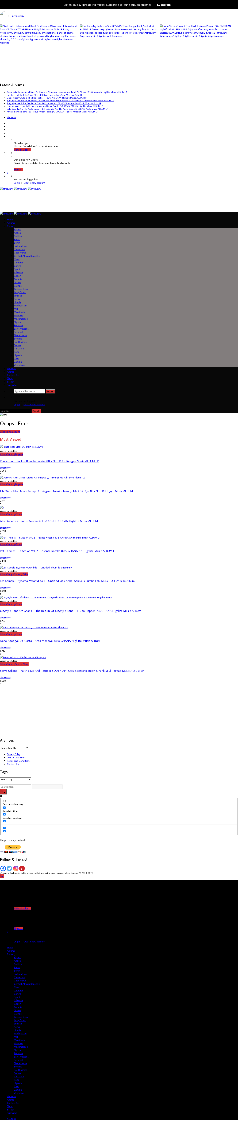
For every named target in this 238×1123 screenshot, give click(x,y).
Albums (11, 222)
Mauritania (19, 312)
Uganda (18, 355)
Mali (16, 308)
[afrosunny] (20, 188)
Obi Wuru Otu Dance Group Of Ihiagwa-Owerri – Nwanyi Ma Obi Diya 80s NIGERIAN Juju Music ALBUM (66, 491)
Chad (17, 259)
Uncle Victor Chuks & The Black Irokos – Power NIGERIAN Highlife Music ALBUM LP (46, 97)
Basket (10, 381)
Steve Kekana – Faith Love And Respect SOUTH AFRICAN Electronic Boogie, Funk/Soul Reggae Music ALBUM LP (72, 671)
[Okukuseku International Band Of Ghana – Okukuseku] (39, 63)
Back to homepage (10, 431)
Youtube (11, 117)
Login (17, 182)
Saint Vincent (21, 328)
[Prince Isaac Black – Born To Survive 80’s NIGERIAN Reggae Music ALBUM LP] (21, 446)
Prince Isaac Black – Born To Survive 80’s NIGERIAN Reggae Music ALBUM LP (49, 461)
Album (3, 454)
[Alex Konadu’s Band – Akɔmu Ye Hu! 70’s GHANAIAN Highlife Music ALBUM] (2, 507)
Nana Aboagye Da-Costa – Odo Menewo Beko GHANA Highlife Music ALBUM (50, 641)
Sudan (17, 345)
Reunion (18, 325)
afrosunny (5, 467)
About (10, 371)
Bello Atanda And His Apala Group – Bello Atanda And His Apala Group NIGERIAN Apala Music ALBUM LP (57, 108)
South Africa (20, 342)
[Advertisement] (63, 200)
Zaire (16, 358)
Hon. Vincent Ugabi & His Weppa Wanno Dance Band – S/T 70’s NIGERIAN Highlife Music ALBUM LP (55, 106)
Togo (17, 351)
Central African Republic (27, 256)
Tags (4, 771)
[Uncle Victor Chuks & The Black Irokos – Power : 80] (199, 63)
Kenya (17, 299)
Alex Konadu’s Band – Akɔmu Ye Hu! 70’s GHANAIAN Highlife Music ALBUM (49, 521)
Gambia (18, 279)
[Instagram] (15, 868)
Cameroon (19, 249)
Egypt (17, 269)
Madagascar (20, 305)
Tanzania (19, 348)
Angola (17, 232)
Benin (17, 242)
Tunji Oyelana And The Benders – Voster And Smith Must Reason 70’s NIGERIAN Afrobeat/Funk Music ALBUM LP (60, 100)
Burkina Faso (20, 246)
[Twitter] (9, 868)
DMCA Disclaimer (16, 757)
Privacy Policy (13, 754)
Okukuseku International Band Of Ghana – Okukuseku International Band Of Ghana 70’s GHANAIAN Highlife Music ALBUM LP (67, 92)
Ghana (17, 282)
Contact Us (13, 375)
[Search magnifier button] (3, 791)
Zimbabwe (19, 365)
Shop (10, 378)
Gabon (17, 275)
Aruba (17, 239)
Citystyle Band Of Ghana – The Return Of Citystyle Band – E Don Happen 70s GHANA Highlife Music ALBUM (70, 611)
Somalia (18, 338)
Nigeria (17, 322)
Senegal (18, 332)
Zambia (18, 361)
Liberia (17, 302)
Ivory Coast (20, 292)
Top (2, 876)
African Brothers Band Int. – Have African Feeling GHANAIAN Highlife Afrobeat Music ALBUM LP (52, 111)
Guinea (18, 285)
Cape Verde (20, 252)
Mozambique (21, 318)
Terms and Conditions (18, 760)
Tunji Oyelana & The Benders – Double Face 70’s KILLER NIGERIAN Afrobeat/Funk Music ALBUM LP (54, 103)
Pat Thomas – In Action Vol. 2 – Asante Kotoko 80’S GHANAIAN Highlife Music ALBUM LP (58, 551)
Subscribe (164, 4)
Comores (18, 262)
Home (10, 219)
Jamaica (18, 295)
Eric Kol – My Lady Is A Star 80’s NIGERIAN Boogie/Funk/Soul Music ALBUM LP (44, 94)
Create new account (34, 182)
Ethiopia (18, 272)
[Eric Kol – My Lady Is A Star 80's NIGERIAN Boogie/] (119, 63)
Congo (17, 265)
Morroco (18, 315)
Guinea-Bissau (21, 289)
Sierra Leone (20, 335)
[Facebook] (3, 868)
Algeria (17, 229)
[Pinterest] (22, 868)
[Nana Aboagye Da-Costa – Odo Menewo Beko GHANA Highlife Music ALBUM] (34, 627)
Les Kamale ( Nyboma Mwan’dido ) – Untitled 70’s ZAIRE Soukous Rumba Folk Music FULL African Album (67, 581)
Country (11, 226)
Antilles (18, 236)
